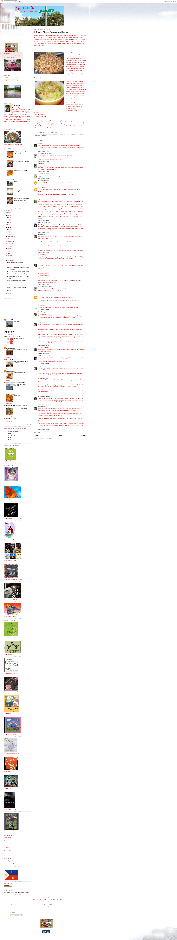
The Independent (12, 438)
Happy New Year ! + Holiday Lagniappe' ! (17, 287)
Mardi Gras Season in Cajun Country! (16, 280)
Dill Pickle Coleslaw (10, 333)
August (10, 243)
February (10, 258)
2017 (7, 215)
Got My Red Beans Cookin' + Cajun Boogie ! (18, 271)
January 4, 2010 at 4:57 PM (43, 196)
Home (60, 435)
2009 (7, 290)
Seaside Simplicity (11, 418)
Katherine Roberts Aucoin (44, 295)
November (10, 236)
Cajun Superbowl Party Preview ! (15, 262)
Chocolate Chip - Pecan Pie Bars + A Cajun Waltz (21, 152)
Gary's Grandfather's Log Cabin (20, 349)
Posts (8, 78)
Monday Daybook (10, 420)
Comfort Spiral (10, 320)
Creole (61, 134)
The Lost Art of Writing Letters (20, 408)
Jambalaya (77, 134)
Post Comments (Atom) (46, 438)
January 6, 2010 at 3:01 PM (43, 394)
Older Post (83, 435)
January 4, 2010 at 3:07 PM (43, 178)
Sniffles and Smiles (42, 356)
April (9, 253)
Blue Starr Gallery (11, 348)
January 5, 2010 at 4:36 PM (43, 320)
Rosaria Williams (42, 180)
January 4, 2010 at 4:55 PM (43, 185)
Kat (39, 143)
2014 (7, 222)
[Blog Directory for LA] (8, 886)
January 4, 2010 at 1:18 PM (43, 161)
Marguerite (41, 234)
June (9, 248)
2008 (7, 293)
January (10, 260)
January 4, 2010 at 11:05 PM (43, 232)
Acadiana (6, 847)
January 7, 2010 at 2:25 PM (43, 404)
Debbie (40, 305)
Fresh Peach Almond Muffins (20, 372)
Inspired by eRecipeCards (44, 153)
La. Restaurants (8, 844)
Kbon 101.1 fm (12, 435)
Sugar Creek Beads (42, 222)
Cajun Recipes (43, 134)
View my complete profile (12, 125)
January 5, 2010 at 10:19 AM (43, 284)
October (10, 239)
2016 (7, 217)
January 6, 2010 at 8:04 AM (43, 353)
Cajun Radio (7, 850)
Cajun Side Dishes (53, 134)
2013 (7, 225)
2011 (7, 229)
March (9, 255)
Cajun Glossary (12, 861)
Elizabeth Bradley (42, 173)
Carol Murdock (42, 347)
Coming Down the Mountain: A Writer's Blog (16, 406)
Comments (9, 81)
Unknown (40, 187)
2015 (7, 220)
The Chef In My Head (43, 396)
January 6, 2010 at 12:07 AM (43, 345)
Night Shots (16, 321)
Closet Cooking (10, 331)
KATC (9, 433)
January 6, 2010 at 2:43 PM (43, 363)
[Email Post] (55, 132)
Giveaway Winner (69, 134)
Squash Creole (16, 395)
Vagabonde (41, 199)
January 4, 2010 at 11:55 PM (43, 252)
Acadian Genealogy (13, 431)
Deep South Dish (10, 394)
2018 (7, 213)
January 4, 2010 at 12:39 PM (43, 151)
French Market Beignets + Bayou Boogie (17, 274)
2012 (7, 227)
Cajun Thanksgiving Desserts (20, 170)
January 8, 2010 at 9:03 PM (43, 429)
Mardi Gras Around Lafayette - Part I (16, 265)
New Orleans (7, 837)
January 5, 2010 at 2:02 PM (43, 303)
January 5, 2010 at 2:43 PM (43, 309)
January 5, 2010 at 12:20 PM (43, 293)
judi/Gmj (40, 163)
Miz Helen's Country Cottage (13, 336)
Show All (29, 424)
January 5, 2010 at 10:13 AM (43, 260)
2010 (7, 232)
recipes (13, 459)
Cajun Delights (24, 8)
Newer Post (36, 435)
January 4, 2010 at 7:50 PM (43, 220)
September (10, 241)
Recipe (83, 134)
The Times (10, 440)
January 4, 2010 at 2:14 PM (43, 171)
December (10, 234)
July (9, 246)
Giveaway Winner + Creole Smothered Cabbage (52, 32)
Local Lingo (11, 863)
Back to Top (48, 904)
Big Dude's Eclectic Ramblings (14, 359)
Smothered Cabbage (40, 135)
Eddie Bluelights (42, 312)
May (9, 251)
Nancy (39, 263)
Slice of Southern (10, 371)
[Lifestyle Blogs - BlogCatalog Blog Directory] (16, 892)
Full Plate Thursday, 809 (18, 338)
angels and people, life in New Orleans (16, 382)
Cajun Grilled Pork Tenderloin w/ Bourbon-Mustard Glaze (21, 199)
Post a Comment (37, 432)
